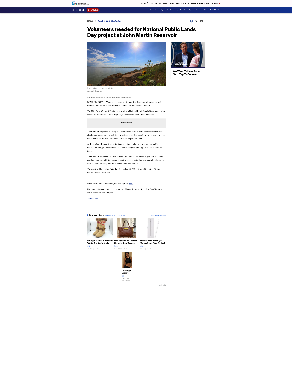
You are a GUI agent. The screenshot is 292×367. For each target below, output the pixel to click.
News (90, 21)
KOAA (73, 10)
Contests (199, 10)
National (164, 3)
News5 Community (156, 10)
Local (154, 3)
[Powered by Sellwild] (162, 285)
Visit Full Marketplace (158, 215)
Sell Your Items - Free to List (115, 216)
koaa (80, 10)
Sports (185, 3)
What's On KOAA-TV (211, 10)
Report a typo (93, 198)
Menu (144, 3)
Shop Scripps (198, 3)
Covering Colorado (109, 21)
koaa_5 (77, 10)
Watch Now (212, 3)
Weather (175, 3)
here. (131, 183)
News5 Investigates (187, 10)
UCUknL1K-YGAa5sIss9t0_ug (84, 10)
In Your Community (171, 10)
